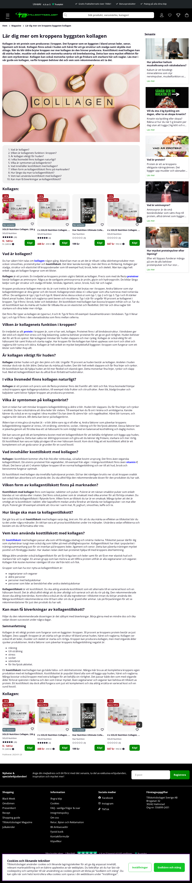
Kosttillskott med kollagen (18, 492)
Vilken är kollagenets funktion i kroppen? (34, 153)
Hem (4, 25)
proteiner (132, 276)
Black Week (8, 798)
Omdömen (8, 803)
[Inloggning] (162, 15)
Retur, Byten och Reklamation (67, 822)
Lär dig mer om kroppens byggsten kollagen (48, 25)
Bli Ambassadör (59, 827)
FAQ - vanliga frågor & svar (65, 808)
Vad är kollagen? (20, 149)
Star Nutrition (78, 234)
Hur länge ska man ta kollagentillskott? (32, 172)
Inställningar (140, 867)
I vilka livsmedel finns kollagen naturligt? (33, 159)
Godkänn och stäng (169, 867)
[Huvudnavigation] (7, 15)
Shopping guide (11, 817)
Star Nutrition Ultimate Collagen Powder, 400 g (96, 230)
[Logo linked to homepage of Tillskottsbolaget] (36, 15)
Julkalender (8, 827)
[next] (139, 220)
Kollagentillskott (12, 589)
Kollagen (7, 276)
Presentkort (9, 808)
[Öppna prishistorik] (13, 244)
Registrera (180, 774)
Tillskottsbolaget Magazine (17, 822)
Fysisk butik (56, 831)
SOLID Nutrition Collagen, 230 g (18, 229)
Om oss (54, 817)
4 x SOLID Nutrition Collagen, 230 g (125, 230)
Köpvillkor (56, 841)
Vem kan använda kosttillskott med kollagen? (36, 176)
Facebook (107, 798)
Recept (6, 812)
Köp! (30, 242)
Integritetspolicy (59, 812)
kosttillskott (53, 264)
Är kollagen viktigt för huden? (27, 156)
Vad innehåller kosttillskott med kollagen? (34, 166)
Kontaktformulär (59, 836)
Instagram (107, 803)
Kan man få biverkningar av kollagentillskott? (36, 179)
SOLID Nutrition (9, 233)
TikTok (105, 809)
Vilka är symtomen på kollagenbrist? (31, 162)
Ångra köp (56, 798)
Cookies (54, 803)
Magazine (16, 25)
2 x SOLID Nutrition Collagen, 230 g (55, 230)
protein (28, 331)
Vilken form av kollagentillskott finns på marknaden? (40, 169)
